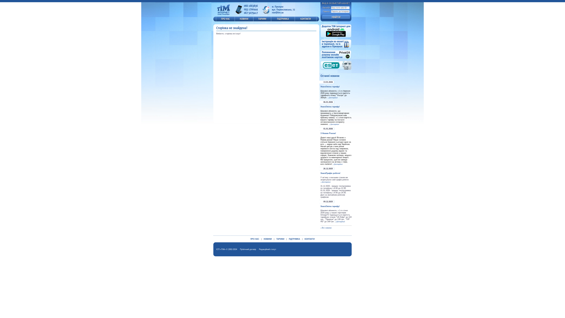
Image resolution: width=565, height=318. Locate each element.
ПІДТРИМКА (283, 18)
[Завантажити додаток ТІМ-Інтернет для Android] (335, 38)
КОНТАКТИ (305, 18)
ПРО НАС (225, 18)
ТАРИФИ (262, 18)
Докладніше (333, 97)
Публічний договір (248, 249)
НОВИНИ (244, 18)
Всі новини (326, 228)
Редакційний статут (267, 249)
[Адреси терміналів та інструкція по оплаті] (335, 49)
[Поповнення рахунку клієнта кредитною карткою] (335, 60)
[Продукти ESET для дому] (335, 70)
